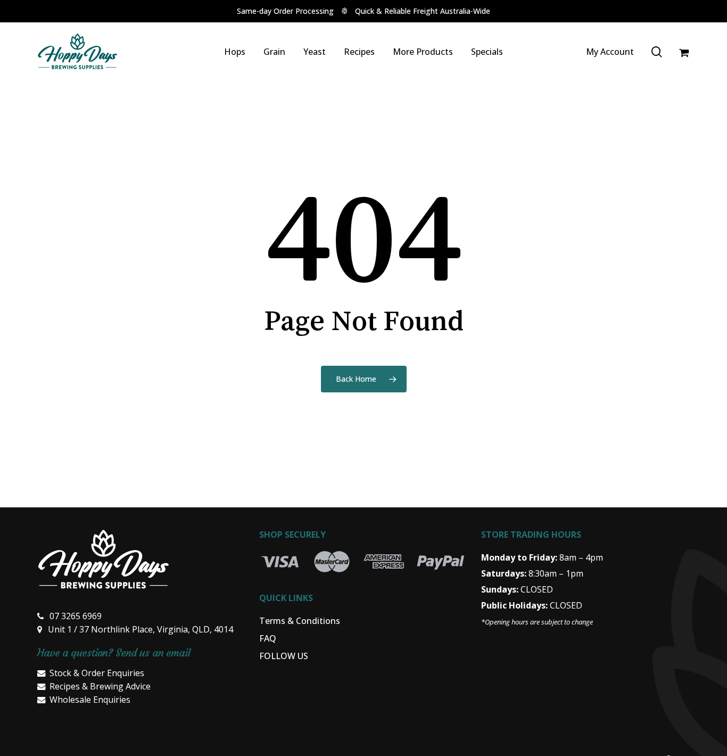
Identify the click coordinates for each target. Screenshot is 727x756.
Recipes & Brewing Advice (100, 686)
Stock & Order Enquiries (96, 673)
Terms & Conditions (299, 621)
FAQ (267, 638)
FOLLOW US (283, 656)
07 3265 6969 (75, 616)
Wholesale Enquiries (89, 699)
